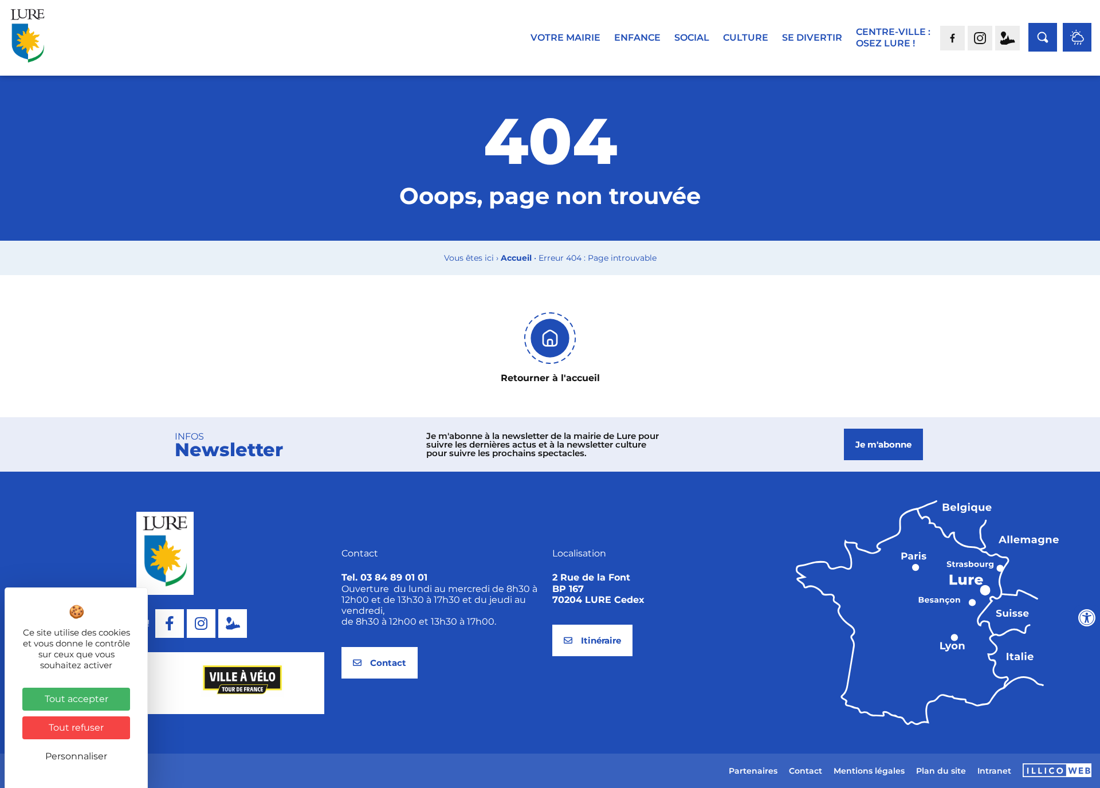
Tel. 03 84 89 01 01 (384, 577)
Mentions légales (869, 771)
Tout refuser (76, 727)
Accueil (516, 257)
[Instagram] (201, 623)
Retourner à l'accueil (550, 378)
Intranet (994, 771)
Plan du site (941, 771)
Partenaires (753, 771)
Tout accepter (76, 698)
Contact (805, 771)
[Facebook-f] (169, 623)
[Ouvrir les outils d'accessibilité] (1086, 617)
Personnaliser (76, 756)
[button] (157, 729)
